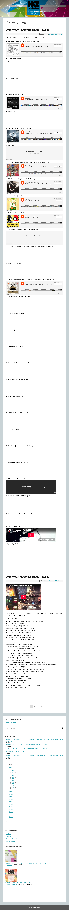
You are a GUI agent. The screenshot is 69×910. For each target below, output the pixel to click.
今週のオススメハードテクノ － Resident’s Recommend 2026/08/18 (26, 748)
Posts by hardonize (10, 722)
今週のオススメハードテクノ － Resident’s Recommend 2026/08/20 (26, 744)
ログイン (8, 834)
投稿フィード (10, 836)
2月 (13, 785)
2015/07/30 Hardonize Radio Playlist (27, 29)
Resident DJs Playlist (55, 34)
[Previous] (27, 706)
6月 (13, 775)
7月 (13, 773)
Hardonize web (36, 907)
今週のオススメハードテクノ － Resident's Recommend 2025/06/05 (25, 863)
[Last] (45, 706)
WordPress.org (10, 841)
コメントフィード (11, 838)
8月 (13, 770)
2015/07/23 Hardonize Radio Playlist (27, 576)
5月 (13, 778)
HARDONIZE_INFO (13, 884)
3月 (13, 783)
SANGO (9, 865)
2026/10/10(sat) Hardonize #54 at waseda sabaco (21, 752)
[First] (24, 706)
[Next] (41, 706)
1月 (13, 788)
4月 (13, 780)
